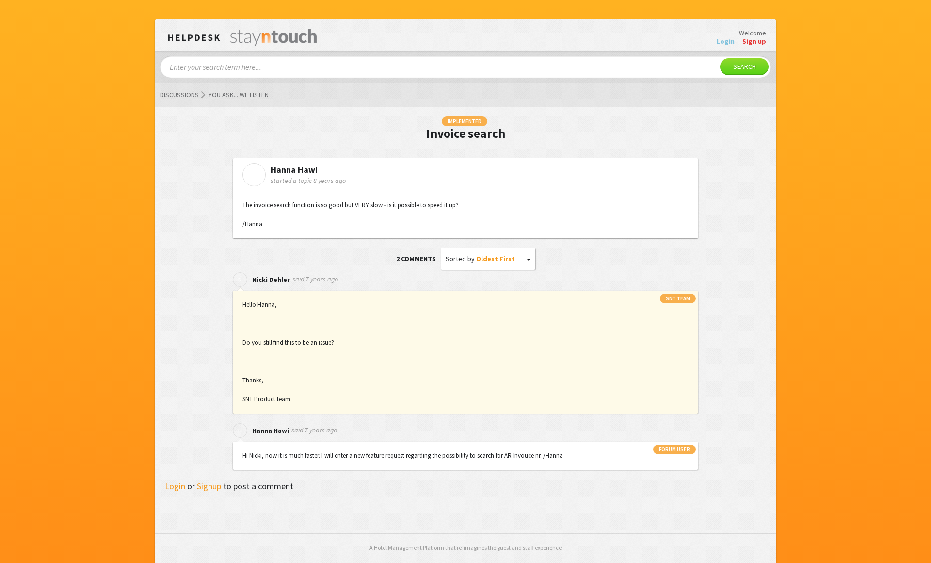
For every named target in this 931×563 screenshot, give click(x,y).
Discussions (179, 94)
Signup (209, 486)
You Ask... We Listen (239, 94)
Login (175, 486)
